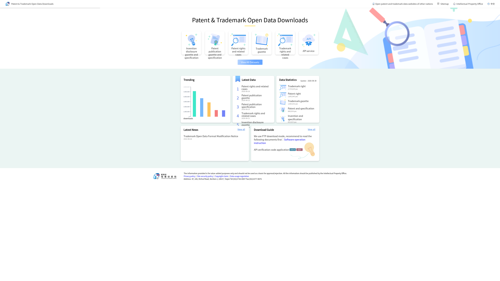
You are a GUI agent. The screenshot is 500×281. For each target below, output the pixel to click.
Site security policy (205, 176)
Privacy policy (189, 176)
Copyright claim (221, 176)
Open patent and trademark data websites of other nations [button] (404, 3)
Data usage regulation (239, 176)
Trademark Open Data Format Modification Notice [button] (211, 136)
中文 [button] (493, 3)
